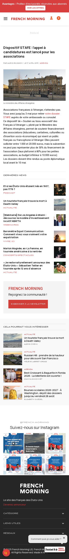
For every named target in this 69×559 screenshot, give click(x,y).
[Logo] (28, 19)
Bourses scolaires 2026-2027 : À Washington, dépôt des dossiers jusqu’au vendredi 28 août (43, 393)
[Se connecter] (51, 18)
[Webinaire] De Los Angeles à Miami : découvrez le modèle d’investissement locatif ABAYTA (26, 218)
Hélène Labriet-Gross (35, 362)
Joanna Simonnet (33, 379)
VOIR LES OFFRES (35, 8)
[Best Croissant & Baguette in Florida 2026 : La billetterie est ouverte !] (12, 375)
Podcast (9, 193)
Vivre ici (9, 241)
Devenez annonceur (14, 504)
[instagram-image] (13, 443)
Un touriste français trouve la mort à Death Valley (25, 202)
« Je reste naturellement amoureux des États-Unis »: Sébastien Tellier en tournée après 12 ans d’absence (26, 265)
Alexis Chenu (31, 344)
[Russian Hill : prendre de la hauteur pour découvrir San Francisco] (12, 358)
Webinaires (11, 225)
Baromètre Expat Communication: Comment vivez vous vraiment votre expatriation (25, 234)
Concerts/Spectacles (18, 255)
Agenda (44, 63)
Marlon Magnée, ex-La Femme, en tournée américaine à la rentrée (23, 250)
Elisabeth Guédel (33, 399)
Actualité (10, 208)
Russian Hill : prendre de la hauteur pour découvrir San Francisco (44, 357)
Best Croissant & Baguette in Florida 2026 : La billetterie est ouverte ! (44, 374)
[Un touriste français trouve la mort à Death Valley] (12, 341)
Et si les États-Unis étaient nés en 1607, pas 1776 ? (26, 187)
